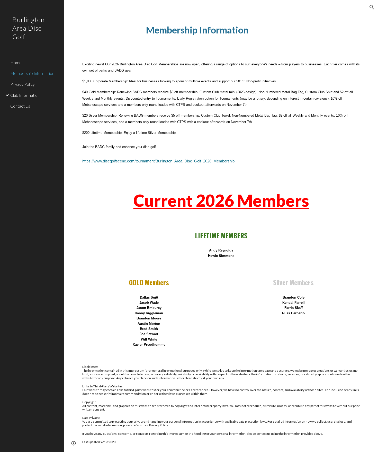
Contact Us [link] (20, 105)
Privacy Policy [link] (22, 84)
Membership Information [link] (32, 73)
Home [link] (16, 62)
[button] (372, 7)
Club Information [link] (25, 95)
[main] (197, 30)
